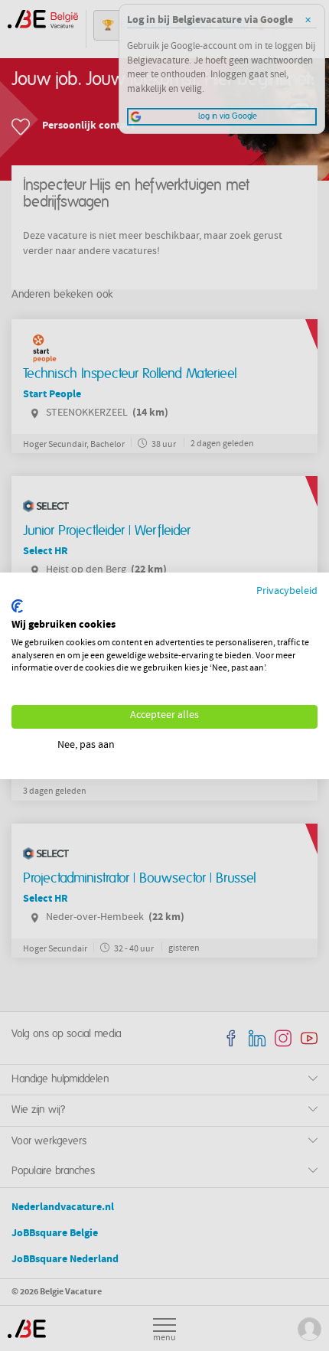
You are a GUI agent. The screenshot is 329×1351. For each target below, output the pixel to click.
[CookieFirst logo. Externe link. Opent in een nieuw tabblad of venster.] (17, 606)
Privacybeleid (287, 591)
